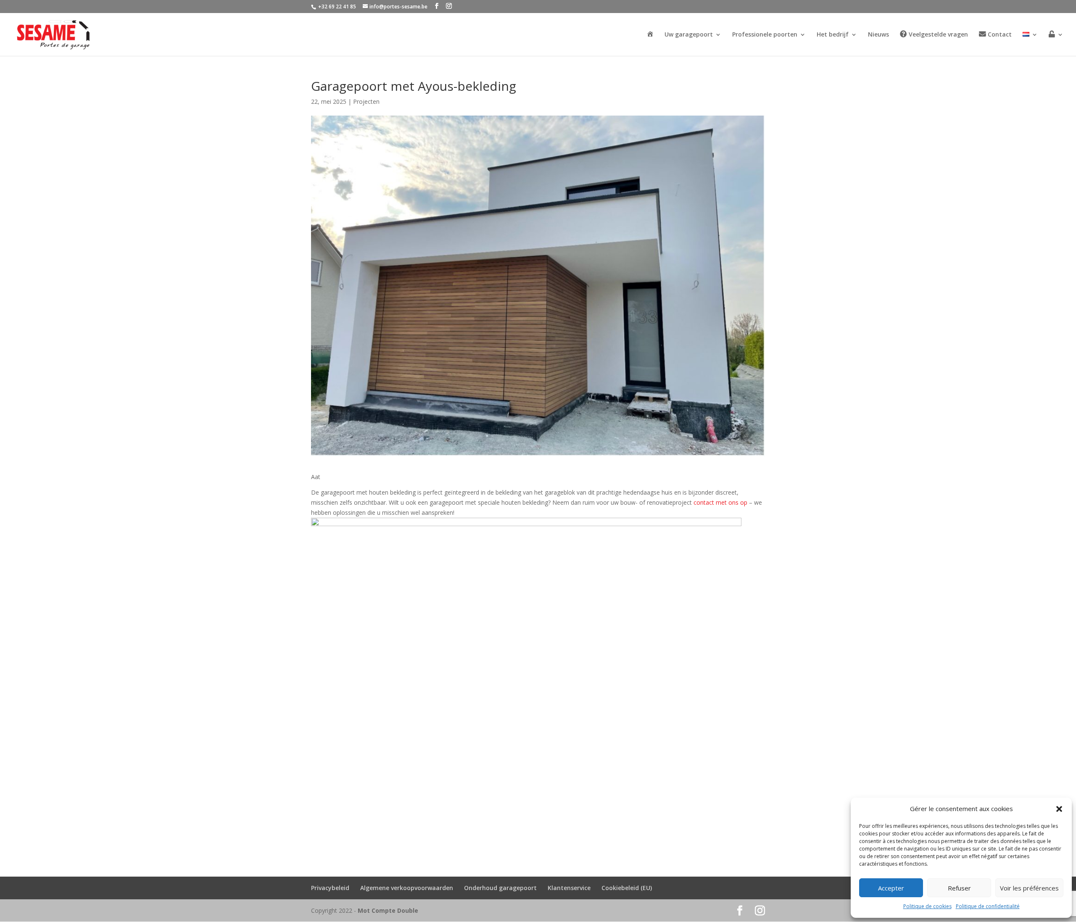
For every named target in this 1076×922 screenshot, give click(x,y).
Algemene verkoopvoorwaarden (406, 888)
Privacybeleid (330, 888)
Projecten (366, 101)
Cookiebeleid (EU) (626, 888)
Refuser (959, 888)
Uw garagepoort (689, 35)
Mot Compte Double (388, 910)
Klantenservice (569, 888)
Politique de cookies (927, 906)
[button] (1059, 809)
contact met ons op (720, 502)
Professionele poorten (764, 35)
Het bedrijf (833, 35)
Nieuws (878, 35)
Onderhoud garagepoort (500, 888)
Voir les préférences (1029, 888)
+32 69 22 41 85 (336, 6)
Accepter (891, 888)
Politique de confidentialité (988, 906)
